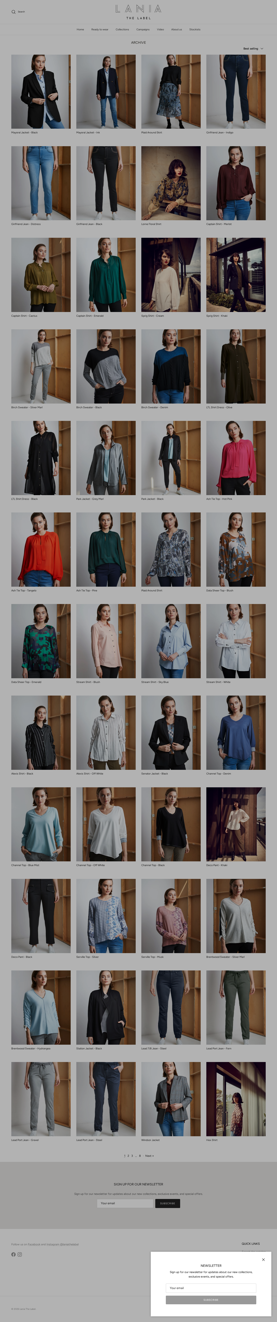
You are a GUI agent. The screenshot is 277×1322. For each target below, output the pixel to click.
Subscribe (211, 1299)
